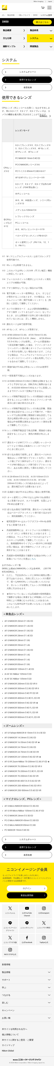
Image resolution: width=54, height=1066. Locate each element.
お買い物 (6, 1018)
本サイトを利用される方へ (14, 1029)
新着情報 (6, 964)
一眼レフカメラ (24, 15)
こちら (33, 559)
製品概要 (7, 30)
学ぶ (4, 987)
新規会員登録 (27, 895)
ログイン (27, 888)
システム (34, 38)
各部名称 (28, 87)
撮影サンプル (9, 46)
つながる (6, 995)
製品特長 (34, 30)
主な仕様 (7, 38)
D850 (35, 15)
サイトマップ (8, 1045)
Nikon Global (8, 1051)
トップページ (3, 15)
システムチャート (27, 72)
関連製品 (34, 46)
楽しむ (5, 1002)
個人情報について (10, 1034)
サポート (6, 980)
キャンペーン (8, 1010)
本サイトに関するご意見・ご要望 (17, 1040)
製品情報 (11, 15)
